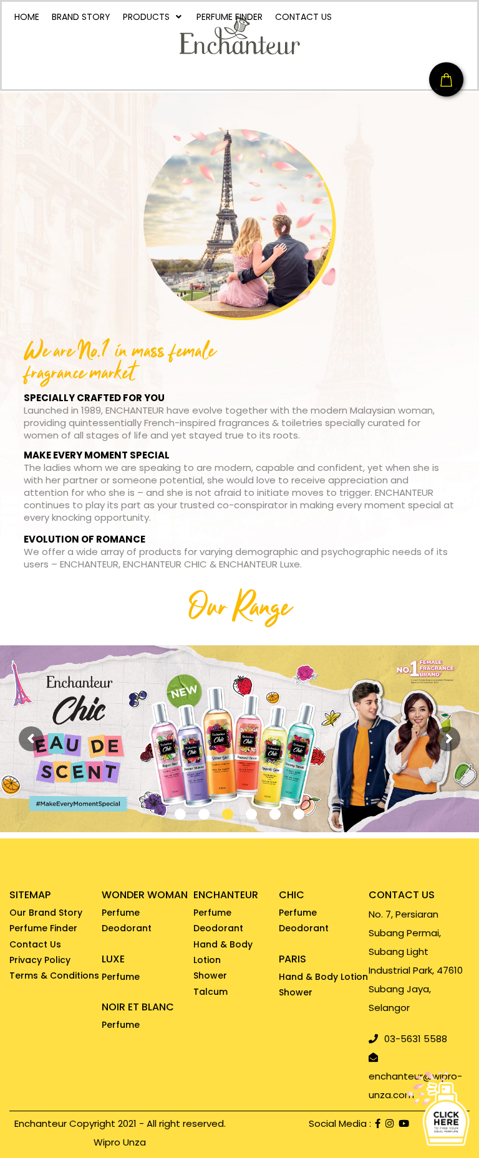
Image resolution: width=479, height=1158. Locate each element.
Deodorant (127, 928)
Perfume (121, 912)
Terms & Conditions (54, 975)
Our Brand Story (45, 912)
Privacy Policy (39, 960)
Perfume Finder (43, 928)
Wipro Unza (120, 1142)
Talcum (210, 991)
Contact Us (35, 944)
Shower (210, 975)
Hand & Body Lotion (223, 952)
